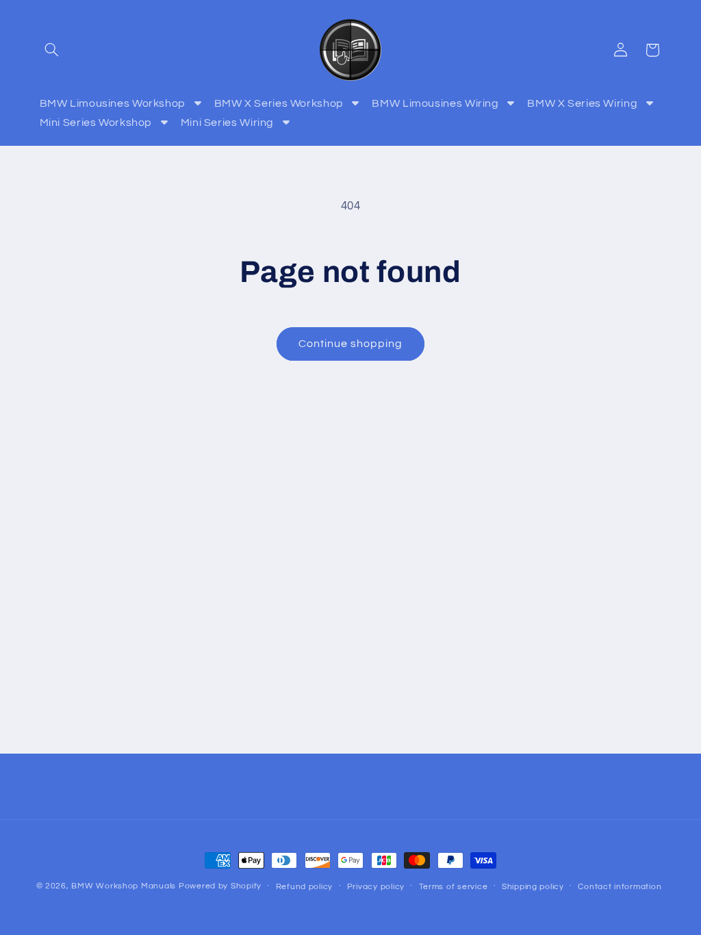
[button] (52, 50)
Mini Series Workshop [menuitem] (96, 122)
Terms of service (453, 887)
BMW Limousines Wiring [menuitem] (435, 103)
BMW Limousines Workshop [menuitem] (113, 103)
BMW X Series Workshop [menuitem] (279, 103)
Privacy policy (376, 887)
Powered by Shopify (220, 886)
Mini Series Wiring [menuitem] (227, 122)
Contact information (619, 887)
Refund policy (304, 887)
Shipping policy (533, 887)
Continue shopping (350, 343)
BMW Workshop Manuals (123, 886)
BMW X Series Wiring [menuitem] (582, 103)
